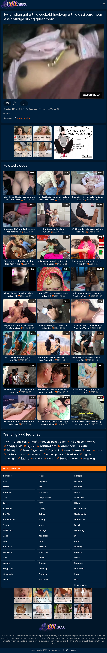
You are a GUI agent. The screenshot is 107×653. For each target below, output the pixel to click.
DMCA (73, 650)
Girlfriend (78, 481)
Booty (77, 492)
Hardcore (7, 476)
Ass (5, 481)
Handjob (78, 476)
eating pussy (54, 454)
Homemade (8, 519)
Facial (77, 525)
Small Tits (43, 552)
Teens (6, 525)
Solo (76, 579)
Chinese (78, 552)
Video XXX (81, 232)
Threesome (79, 519)
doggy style (14, 446)
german (38, 450)
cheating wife (23, 118)
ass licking (91, 442)
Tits (5, 497)
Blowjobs (7, 508)
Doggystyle (8, 568)
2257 (65, 650)
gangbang (88, 458)
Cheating (43, 568)
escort (88, 450)
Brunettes (43, 492)
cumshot (38, 458)
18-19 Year (8, 530)
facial (64, 459)
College (42, 530)
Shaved (42, 546)
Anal (5, 557)
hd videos (77, 442)
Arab (76, 541)
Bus (76, 536)
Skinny (77, 503)
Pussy (6, 503)
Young (42, 519)
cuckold (23, 454)
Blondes (42, 563)
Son (40, 486)
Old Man (78, 486)
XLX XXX (80, 199)
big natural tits (35, 454)
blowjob (12, 450)
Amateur (7, 492)
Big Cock (7, 546)
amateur (83, 446)
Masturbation (80, 514)
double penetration (53, 442)
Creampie (8, 574)
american (68, 446)
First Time (43, 579)
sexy (78, 450)
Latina (41, 557)
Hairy (76, 574)
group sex (20, 442)
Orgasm (43, 481)
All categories (81, 585)
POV (41, 503)
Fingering (43, 574)
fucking (67, 450)
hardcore (72, 454)
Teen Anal (79, 497)
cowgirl (11, 458)
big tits (87, 454)
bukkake (75, 458)
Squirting (78, 546)
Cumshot (7, 552)
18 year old (54, 450)
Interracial (79, 568)
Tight (41, 476)
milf (34, 442)
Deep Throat (45, 497)
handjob (51, 458)
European (78, 563)
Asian (5, 536)
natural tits (48, 446)
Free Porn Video (12, 199)
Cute (41, 541)
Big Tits (6, 514)
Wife (5, 541)
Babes (42, 514)
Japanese (43, 536)
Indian (6, 486)
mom (99, 450)
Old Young (79, 530)
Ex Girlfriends (80, 508)
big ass (31, 446)
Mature (42, 525)
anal (7, 442)
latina (25, 459)
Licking (42, 508)
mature (11, 454)
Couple (6, 563)
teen (26, 450)
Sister (5, 579)
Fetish (77, 557)
